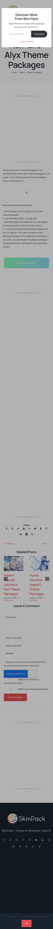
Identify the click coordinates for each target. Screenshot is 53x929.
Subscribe (39, 34)
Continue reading (26, 41)
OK (26, 923)
